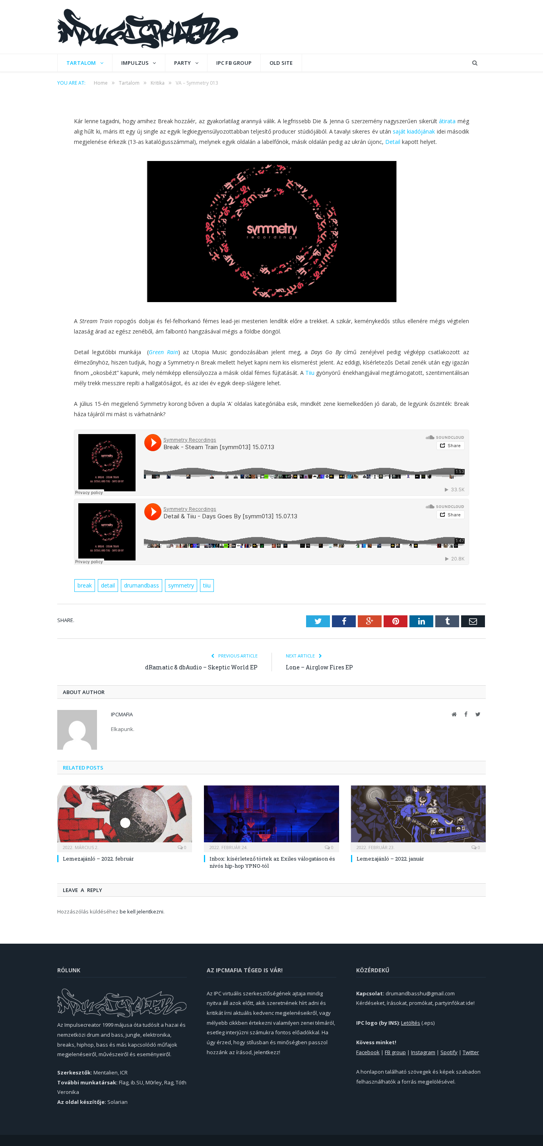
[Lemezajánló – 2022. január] (418, 817)
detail (108, 585)
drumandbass (141, 585)
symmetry (181, 585)
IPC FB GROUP (234, 62)
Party (182, 62)
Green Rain (163, 352)
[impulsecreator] (147, 27)
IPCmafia (122, 714)
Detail (392, 141)
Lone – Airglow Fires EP (319, 667)
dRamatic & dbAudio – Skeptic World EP (201, 667)
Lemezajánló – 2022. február (98, 858)
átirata (447, 121)
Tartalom (81, 62)
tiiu (207, 585)
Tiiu (309, 372)
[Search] (475, 63)
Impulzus (135, 62)
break (85, 585)
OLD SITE (281, 62)
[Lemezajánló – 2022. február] (124, 817)
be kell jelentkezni (141, 911)
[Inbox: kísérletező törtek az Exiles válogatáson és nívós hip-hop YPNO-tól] (271, 817)
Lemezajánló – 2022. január (390, 858)
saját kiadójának (414, 131)
